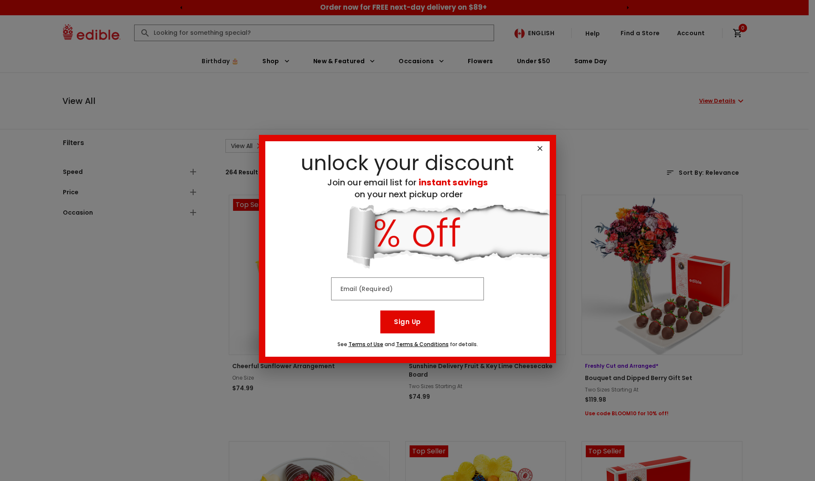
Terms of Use (365, 344)
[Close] (540, 148)
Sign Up (407, 321)
